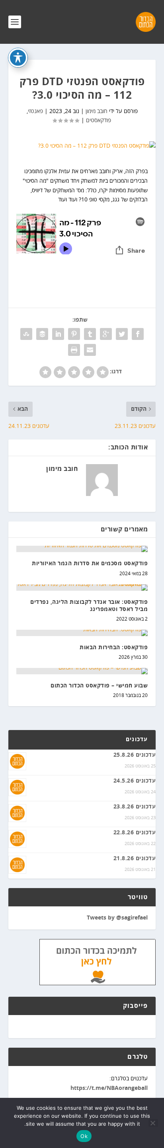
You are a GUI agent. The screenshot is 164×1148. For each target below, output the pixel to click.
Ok (84, 1136)
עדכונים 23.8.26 (134, 806)
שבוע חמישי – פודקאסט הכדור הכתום (99, 685)
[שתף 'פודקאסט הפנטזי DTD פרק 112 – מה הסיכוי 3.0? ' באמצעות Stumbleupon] (26, 334)
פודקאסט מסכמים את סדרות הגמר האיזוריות (90, 563)
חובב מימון (96, 111)
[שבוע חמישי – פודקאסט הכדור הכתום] (82, 671)
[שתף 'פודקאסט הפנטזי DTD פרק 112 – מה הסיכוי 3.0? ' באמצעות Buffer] (42, 334)
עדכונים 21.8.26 (134, 858)
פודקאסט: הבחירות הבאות (114, 647)
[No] (153, 1123)
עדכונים (137, 739)
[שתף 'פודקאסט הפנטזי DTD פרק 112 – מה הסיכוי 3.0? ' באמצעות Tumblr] (90, 334)
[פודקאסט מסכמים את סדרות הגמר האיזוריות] (82, 549)
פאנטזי (35, 111)
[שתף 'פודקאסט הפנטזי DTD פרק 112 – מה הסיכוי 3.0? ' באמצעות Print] (74, 350)
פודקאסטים (98, 120)
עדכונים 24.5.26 (134, 781)
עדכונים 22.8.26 (134, 832)
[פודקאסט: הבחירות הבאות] (82, 633)
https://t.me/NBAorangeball (109, 1088)
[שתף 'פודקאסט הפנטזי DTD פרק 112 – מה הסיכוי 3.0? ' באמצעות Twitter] (122, 334)
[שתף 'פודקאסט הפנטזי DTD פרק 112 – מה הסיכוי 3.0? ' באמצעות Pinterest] (74, 334)
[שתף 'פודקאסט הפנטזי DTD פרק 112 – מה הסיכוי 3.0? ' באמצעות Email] (90, 350)
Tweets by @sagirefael (117, 918)
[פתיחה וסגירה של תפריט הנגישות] (17, 57)
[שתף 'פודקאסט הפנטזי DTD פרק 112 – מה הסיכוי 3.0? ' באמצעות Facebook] (138, 334)
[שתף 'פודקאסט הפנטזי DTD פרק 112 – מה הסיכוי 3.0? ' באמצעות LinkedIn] (58, 334)
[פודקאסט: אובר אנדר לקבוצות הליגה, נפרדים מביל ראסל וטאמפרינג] (82, 587)
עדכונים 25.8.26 (134, 755)
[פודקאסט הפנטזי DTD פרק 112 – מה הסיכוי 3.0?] (82, 146)
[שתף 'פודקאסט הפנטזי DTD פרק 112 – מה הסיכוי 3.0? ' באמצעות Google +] (106, 334)
